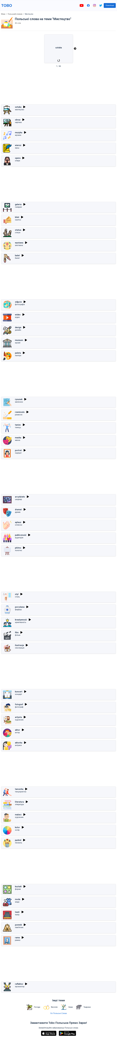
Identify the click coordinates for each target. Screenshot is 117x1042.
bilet (17, 217)
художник (19, 720)
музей (17, 343)
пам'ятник (19, 927)
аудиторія (19, 538)
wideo (18, 314)
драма (17, 512)
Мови (3, 14)
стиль (17, 597)
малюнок (19, 402)
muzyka (18, 132)
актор (17, 732)
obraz (17, 120)
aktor (17, 730)
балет (17, 258)
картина (18, 122)
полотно (18, 550)
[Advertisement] (58, 87)
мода (17, 902)
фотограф (19, 707)
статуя (17, 232)
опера (17, 161)
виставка (19, 245)
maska (18, 437)
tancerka (19, 789)
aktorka (18, 742)
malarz (18, 814)
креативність (20, 622)
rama (17, 937)
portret (18, 450)
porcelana (19, 607)
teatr (17, 912)
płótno (18, 548)
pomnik (18, 925)
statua (18, 230)
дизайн (18, 330)
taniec (18, 425)
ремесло (18, 415)
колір (17, 830)
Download (110, 5)
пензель (18, 843)
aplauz (18, 522)
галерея (18, 207)
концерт (18, 694)
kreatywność (21, 619)
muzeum (19, 340)
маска (17, 440)
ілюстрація (19, 648)
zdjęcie (18, 302)
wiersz (18, 145)
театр (17, 915)
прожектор (19, 986)
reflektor (19, 984)
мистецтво (19, 109)
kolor (17, 827)
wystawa (19, 242)
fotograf (19, 704)
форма (18, 889)
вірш (17, 148)
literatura (19, 802)
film (17, 632)
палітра (18, 355)
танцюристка (20, 792)
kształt (18, 886)
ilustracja (19, 645)
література (19, 804)
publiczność (20, 535)
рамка (17, 940)
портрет (18, 453)
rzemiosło (20, 412)
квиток (18, 220)
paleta (18, 353)
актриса (18, 745)
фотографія (20, 304)
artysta (18, 717)
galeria (18, 204)
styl (17, 594)
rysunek (18, 399)
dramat (18, 509)
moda (17, 899)
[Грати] (24, 107)
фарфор (18, 609)
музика (18, 135)
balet (17, 255)
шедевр (18, 499)
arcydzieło (20, 497)
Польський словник (15, 14)
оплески (18, 525)
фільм (17, 635)
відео (17, 317)
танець (18, 427)
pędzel (18, 840)
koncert (18, 691)
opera (17, 158)
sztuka (18, 107)
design (18, 327)
